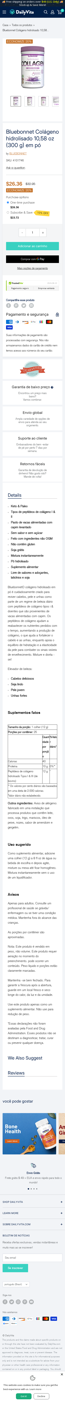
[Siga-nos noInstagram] (18, 1301)
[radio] (8, 202)
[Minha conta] (52, 12)
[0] (59, 12)
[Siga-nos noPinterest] (24, 1301)
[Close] (62, 1374)
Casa (5, 25)
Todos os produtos (22, 25)
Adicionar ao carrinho (32, 246)
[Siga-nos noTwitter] (11, 1301)
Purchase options (17, 197)
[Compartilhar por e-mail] (31, 305)
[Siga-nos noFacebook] (5, 1301)
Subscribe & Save (29, 213)
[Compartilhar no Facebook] (8, 305)
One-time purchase (22, 202)
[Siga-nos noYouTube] (31, 1301)
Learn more (35, 1389)
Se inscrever (15, 1268)
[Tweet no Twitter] (23, 305)
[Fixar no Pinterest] (16, 305)
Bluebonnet (18, 153)
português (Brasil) (13, 1284)
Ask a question (15, 167)
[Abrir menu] (4, 12)
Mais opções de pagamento (32, 268)
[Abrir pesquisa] (46, 12)
